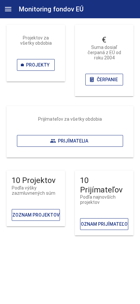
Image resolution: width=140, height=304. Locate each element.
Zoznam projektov (36, 215)
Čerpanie (107, 79)
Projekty (37, 65)
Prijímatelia (73, 141)
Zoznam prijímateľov (104, 224)
